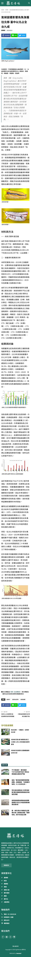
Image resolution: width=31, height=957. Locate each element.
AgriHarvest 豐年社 (20, 949)
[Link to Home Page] (15, 3)
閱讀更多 (6, 865)
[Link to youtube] (6, 936)
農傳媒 (3, 30)
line (15, 35)
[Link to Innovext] (18, 953)
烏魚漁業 (22, 699)
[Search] (29, 3)
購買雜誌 (6, 923)
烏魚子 (8, 699)
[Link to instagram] (10, 936)
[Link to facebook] (2, 936)
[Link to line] (14, 936)
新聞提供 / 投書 (8, 917)
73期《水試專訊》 (15, 692)
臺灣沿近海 (15, 699)
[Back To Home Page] (15, 835)
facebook (7, 35)
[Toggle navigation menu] (2, 3)
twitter (23, 35)
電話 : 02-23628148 (10, 914)
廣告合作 (6, 920)
